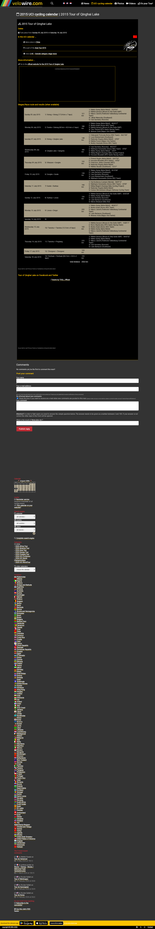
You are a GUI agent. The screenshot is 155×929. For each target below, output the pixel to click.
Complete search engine (25, 538)
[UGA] (15, 833)
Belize (19, 603)
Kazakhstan (21, 716)
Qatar (19, 780)
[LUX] (15, 732)
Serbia (19, 794)
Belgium (20, 601)
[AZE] (15, 595)
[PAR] (15, 770)
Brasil (19, 615)
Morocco (20, 756)
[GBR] (15, 674)
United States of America (26, 839)
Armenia (20, 589)
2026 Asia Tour (21, 550)
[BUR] (15, 621)
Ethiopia (20, 662)
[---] (15, 823)
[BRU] (15, 617)
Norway (19, 762)
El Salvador (21, 655)
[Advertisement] (67, 85)
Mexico (19, 748)
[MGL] (15, 752)
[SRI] (15, 808)
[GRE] (15, 676)
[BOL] (15, 609)
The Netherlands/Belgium (22, 824)
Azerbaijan (20, 595)
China (38, 42)
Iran (18, 700)
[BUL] (15, 619)
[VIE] (15, 847)
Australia (20, 591)
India (18, 696)
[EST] (15, 659)
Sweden (20, 810)
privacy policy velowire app (70, 923)
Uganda (19, 833)
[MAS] (15, 738)
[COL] (15, 633)
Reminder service (22, 499)
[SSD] (15, 804)
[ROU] (15, 782)
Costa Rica (21, 637)
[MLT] (15, 742)
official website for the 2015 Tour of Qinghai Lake (46, 64)
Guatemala (20, 682)
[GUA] (15, 682)
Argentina (20, 587)
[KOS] (15, 722)
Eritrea (19, 657)
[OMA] (15, 764)
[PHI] (15, 772)
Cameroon (20, 625)
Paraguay (20, 770)
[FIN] (15, 664)
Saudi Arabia (21, 788)
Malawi (19, 736)
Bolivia (19, 609)
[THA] (15, 821)
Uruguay (20, 841)
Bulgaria (20, 619)
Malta (19, 742)
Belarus (19, 599)
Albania (19, 579)
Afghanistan (21, 577)
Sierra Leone (21, 796)
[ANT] (15, 585)
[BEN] (15, 605)
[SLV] (15, 655)
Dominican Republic (24, 649)
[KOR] (15, 720)
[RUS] (15, 784)
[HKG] (15, 690)
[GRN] (15, 678)
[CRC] (15, 637)
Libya (19, 728)
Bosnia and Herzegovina (26, 611)
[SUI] (15, 813)
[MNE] (15, 754)
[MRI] (15, 746)
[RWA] (15, 786)
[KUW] (15, 724)
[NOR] (15, 762)
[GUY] (15, 686)
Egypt (19, 653)
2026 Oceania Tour (22, 554)
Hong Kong (21, 690)
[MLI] (15, 740)
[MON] (15, 750)
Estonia (19, 659)
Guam (19, 680)
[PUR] (15, 778)
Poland (19, 774)
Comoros (20, 635)
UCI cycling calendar (103, 3)
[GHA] (15, 672)
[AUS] (15, 591)
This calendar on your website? (23, 506)
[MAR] (15, 756)
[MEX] (15, 748)
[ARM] (15, 589)
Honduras (20, 688)
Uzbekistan (21, 843)
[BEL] (15, 601)
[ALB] (15, 579)
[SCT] (15, 790)
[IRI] (15, 700)
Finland (19, 664)
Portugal (20, 776)
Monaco (20, 750)
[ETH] (15, 662)
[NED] (15, 758)
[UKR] (15, 835)
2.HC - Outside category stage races (43, 54)
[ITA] (15, 706)
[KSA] (15, 788)
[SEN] (15, 792)
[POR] (15, 776)
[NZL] (15, 760)
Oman (19, 764)
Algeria (19, 581)
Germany (20, 670)
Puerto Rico (21, 778)
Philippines (21, 772)
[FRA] (15, 666)
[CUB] (15, 641)
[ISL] (15, 694)
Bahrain (19, 597)
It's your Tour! (146, 3)
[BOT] (15, 613)
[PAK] (15, 766)
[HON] (15, 688)
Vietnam (20, 847)
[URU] (15, 841)
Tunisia (19, 829)
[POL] (15, 774)
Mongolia (20, 752)
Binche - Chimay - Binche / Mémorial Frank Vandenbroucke (24, 869)
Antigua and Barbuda (24, 585)
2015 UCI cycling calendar (39, 14)
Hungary (20, 692)
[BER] (15, 607)
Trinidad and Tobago (24, 827)
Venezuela (21, 845)
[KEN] (15, 718)
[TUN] (15, 829)
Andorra (19, 583)
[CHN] (15, 631)
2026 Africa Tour (22, 546)
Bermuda (20, 607)
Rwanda (20, 786)
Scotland (20, 790)
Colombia (20, 633)
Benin (19, 605)
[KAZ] (15, 716)
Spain (19, 806)
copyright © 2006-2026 (10, 927)
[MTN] (15, 744)
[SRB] (15, 794)
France (19, 666)
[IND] (15, 696)
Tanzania (20, 819)
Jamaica (20, 710)
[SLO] (15, 800)
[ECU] (15, 651)
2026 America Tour (22, 548)
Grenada (20, 678)
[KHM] (15, 623)
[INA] (15, 698)
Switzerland (21, 813)
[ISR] (15, 704)
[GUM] (15, 680)
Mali (18, 740)
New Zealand (21, 760)
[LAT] (15, 726)
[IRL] (15, 702)
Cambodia (20, 623)
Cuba (18, 641)
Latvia (19, 726)
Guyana (19, 686)
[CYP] (15, 643)
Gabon (19, 668)
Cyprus (19, 643)
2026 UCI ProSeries (23, 556)
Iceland (19, 694)
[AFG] (15, 577)
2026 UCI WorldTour (23, 562)
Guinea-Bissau (22, 684)
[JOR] (15, 714)
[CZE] (15, 645)
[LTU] (15, 730)
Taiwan (19, 817)
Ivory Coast (21, 708)
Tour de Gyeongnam (21, 887)
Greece (19, 676)
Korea (19, 720)
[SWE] (15, 810)
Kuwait (19, 724)
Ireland (19, 702)
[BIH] (15, 611)
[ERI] (15, 657)
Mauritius (20, 746)
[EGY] (15, 653)
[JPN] (15, 712)
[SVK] (15, 798)
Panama (20, 768)
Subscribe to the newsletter (21, 904)
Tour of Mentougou (21, 879)
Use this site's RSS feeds (22, 910)
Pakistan (20, 766)
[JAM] (15, 710)
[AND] (15, 583)
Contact (150, 927)
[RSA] (15, 802)
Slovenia (20, 800)
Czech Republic (22, 645)
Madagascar (21, 734)
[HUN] (15, 692)
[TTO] (15, 827)
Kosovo (19, 722)
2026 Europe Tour (22, 552)
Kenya (19, 718)
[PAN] (15, 768)
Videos (132, 3)
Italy (18, 706)
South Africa (21, 802)
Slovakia (20, 798)
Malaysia (20, 738)
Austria (19, 593)
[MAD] (15, 734)
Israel (19, 704)
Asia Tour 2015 (40, 48)
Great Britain (21, 674)
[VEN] (15, 845)
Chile (18, 629)
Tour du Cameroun (20, 859)
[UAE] (15, 837)
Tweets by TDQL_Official (60, 280)
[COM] (15, 635)
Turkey (19, 831)
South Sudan (21, 804)
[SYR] (15, 815)
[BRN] (15, 597)
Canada (19, 627)
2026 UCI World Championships (20, 559)
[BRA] (15, 615)
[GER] (15, 670)
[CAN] (15, 627)
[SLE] (15, 796)
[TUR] (15, 831)
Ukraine (19, 835)
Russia (19, 784)
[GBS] (15, 684)
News (86, 3)
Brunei (19, 617)
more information (56, 923)
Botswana (20, 613)
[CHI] (15, 629)
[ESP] (15, 806)
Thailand (20, 821)
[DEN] (15, 647)
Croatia (19, 639)
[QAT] (15, 780)
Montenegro (21, 754)
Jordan (19, 714)
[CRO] (15, 639)
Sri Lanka (20, 808)
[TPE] (15, 817)
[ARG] (15, 587)
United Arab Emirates (24, 837)
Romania (20, 782)
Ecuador (20, 651)
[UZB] (15, 843)
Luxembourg (21, 732)
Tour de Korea (19, 895)
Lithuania (20, 730)
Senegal (20, 792)
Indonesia (20, 698)
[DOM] (15, 649)
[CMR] (15, 625)
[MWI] (15, 736)
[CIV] (15, 708)
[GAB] (15, 668)
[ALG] (15, 581)
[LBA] (15, 728)
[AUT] (15, 593)
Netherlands (21, 758)
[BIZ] (15, 603)
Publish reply (24, 429)
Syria (18, 815)
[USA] (15, 839)
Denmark (20, 647)
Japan (19, 712)
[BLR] (15, 599)
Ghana (19, 672)
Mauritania (20, 744)
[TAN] (15, 819)
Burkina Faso (21, 621)
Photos (120, 3)
